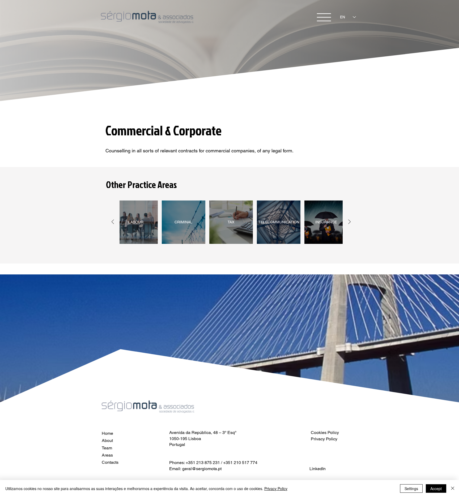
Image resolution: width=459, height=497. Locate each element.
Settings (411, 488)
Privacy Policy (275, 488)
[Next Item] (349, 222)
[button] (324, 17)
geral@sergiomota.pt (202, 468)
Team (107, 447)
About (107, 440)
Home (107, 433)
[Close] (452, 488)
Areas (107, 455)
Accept (436, 488)
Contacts (110, 462)
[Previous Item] (112, 222)
